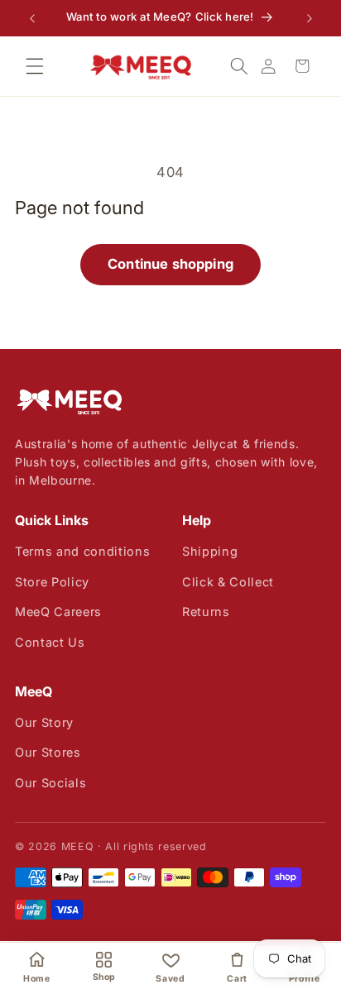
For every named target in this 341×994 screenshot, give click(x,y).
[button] (35, 66)
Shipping (210, 551)
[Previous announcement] (32, 18)
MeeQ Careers (58, 612)
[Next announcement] (309, 18)
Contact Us (50, 642)
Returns (206, 612)
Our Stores (48, 752)
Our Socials (50, 783)
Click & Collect (228, 582)
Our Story (44, 722)
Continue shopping (170, 264)
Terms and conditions (82, 551)
